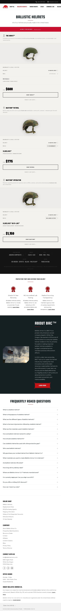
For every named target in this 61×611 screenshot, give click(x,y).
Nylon (42, 6)
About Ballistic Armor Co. (10, 528)
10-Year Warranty (7, 519)
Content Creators (7, 540)
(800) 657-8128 (41, 1)
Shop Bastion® (30, 239)
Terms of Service (7, 548)
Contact (5, 536)
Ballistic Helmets (22, 6)
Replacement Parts (8, 507)
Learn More (16, 307)
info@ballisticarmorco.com (10, 557)
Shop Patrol (31, 167)
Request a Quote (53, 1)
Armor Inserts (34, 6)
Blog (4, 543)
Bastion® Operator (13, 180)
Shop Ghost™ (30, 95)
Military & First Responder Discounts (13, 514)
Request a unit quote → (30, 99)
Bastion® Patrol (12, 108)
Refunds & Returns (8, 516)
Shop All (12, 6)
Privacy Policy (7, 545)
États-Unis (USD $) (8, 605)
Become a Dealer (8, 533)
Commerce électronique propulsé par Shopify (12, 608)
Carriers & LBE (50, 6)
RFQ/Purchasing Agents (10, 509)
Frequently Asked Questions (11, 531)
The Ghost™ (10, 35)
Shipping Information (9, 512)
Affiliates (5, 538)
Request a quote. (37, 29)
